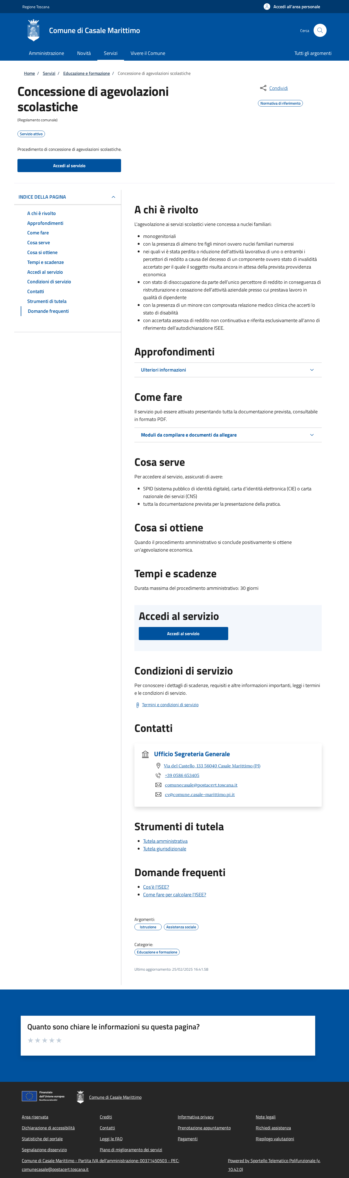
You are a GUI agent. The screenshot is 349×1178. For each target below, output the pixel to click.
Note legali (266, 1117)
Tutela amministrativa (165, 841)
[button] (292, 6)
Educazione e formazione (86, 73)
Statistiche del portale (42, 1138)
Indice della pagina (42, 197)
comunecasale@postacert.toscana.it (201, 785)
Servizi (49, 73)
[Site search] (320, 30)
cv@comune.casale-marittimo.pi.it (200, 794)
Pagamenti (188, 1138)
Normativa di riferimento (280, 102)
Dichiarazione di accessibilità (48, 1127)
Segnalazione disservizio (44, 1149)
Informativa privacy (196, 1117)
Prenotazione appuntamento (204, 1127)
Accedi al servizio (69, 165)
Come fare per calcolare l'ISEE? (174, 894)
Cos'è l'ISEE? (156, 887)
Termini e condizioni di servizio (170, 704)
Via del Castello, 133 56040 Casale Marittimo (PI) (212, 765)
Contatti (107, 1127)
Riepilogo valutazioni (275, 1138)
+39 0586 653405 (182, 775)
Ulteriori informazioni (163, 369)
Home (29, 73)
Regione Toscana (35, 7)
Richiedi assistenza (273, 1127)
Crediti (106, 1117)
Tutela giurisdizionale (164, 848)
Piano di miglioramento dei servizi (131, 1149)
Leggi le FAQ (111, 1138)
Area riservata (35, 1117)
